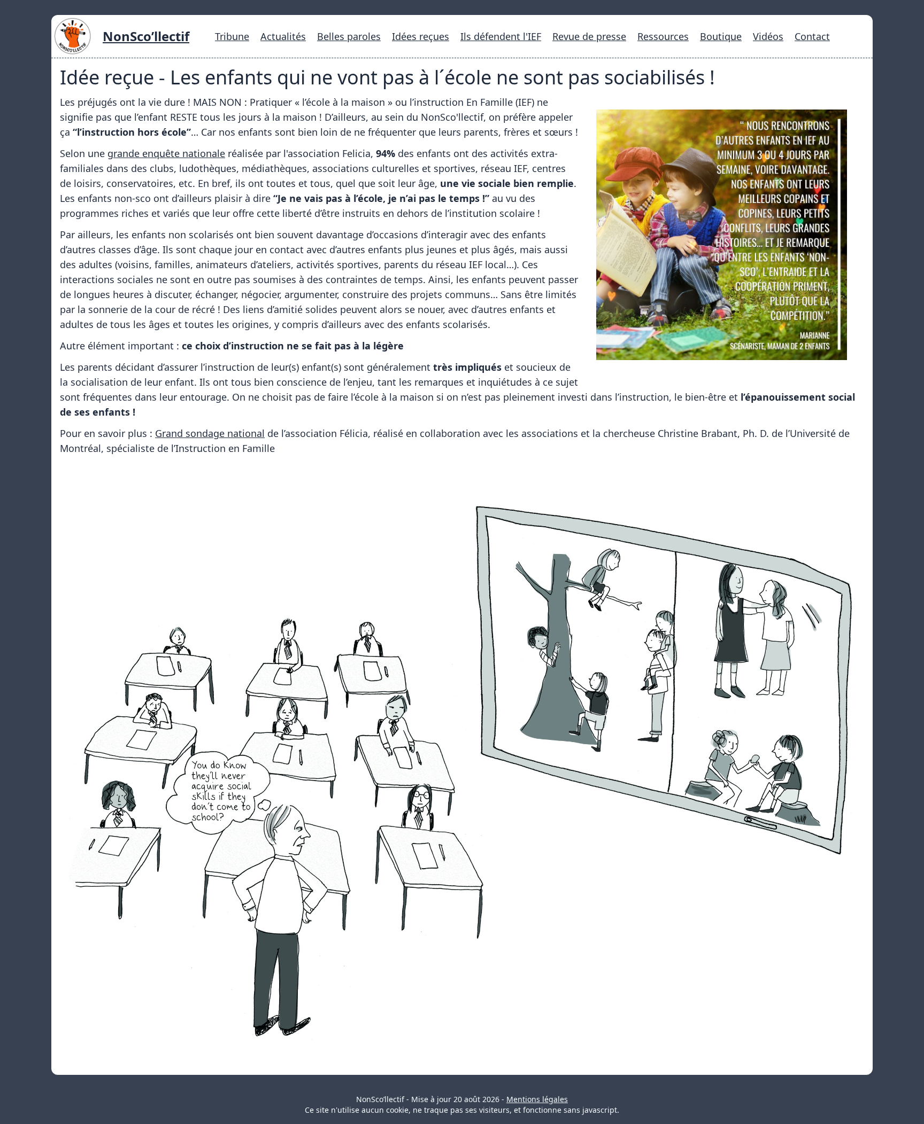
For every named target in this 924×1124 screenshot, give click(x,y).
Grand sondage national (210, 433)
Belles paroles (349, 36)
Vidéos (768, 36)
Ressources (663, 36)
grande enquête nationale (166, 153)
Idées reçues (420, 36)
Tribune (232, 36)
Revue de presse (589, 36)
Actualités (283, 36)
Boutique (721, 36)
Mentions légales (537, 1099)
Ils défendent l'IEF (500, 36)
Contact (812, 36)
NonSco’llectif (146, 36)
